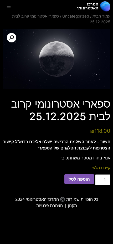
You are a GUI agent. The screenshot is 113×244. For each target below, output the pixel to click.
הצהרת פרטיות (49, 205)
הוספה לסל (79, 179)
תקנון (72, 205)
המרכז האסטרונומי (87, 6)
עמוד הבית (101, 16)
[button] (9, 7)
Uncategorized (75, 16)
